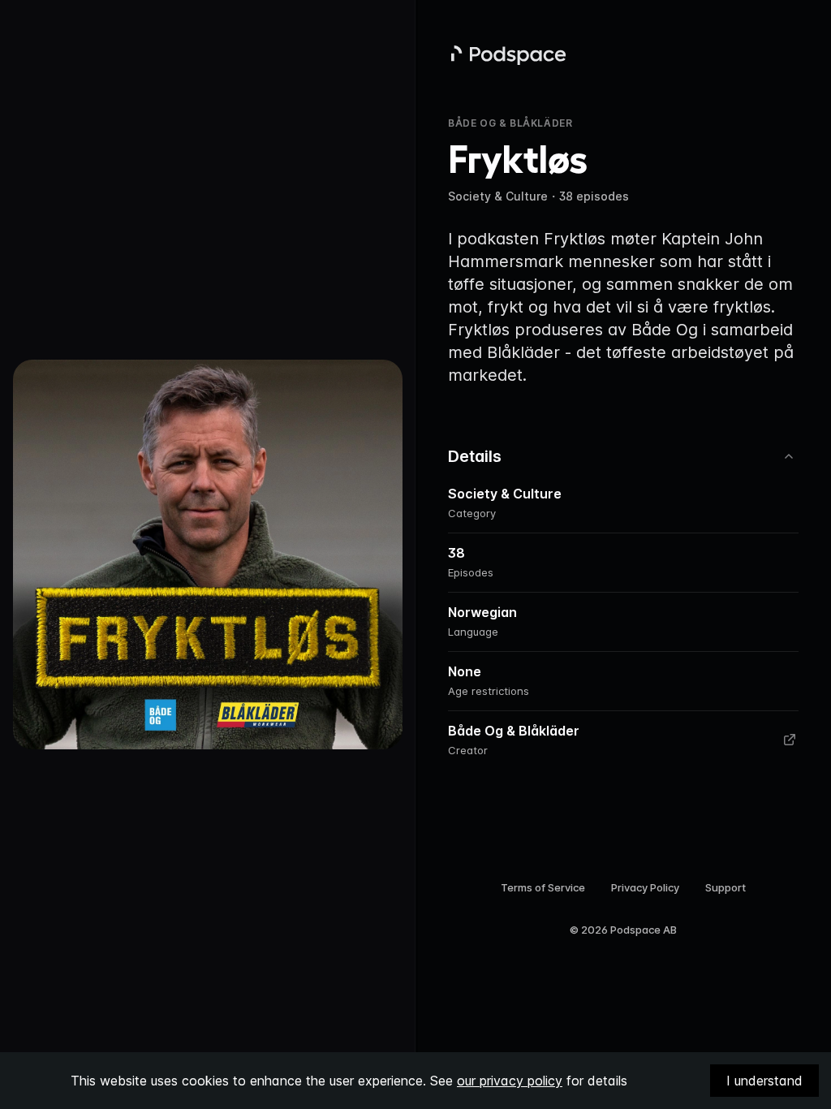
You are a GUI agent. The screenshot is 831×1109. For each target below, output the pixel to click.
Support (725, 887)
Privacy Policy (645, 887)
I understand (764, 1080)
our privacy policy (509, 1080)
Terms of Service (543, 887)
